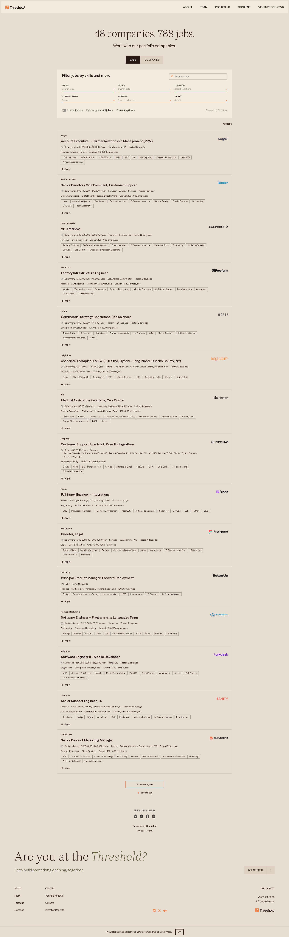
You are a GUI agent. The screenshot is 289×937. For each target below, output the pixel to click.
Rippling (65, 438)
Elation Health (68, 179)
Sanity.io (65, 695)
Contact (19, 910)
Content (244, 7)
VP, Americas (71, 229)
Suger (64, 135)
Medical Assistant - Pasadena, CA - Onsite (92, 400)
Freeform (66, 267)
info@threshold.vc (265, 901)
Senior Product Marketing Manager (87, 740)
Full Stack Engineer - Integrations (85, 494)
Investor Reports (54, 910)
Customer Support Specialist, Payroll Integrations (97, 444)
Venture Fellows (54, 896)
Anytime (128, 110)
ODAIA (64, 311)
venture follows (271, 7)
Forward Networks (70, 611)
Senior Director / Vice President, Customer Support (99, 185)
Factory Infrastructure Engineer (84, 273)
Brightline (66, 355)
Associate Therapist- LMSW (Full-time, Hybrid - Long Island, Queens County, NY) (121, 361)
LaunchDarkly (68, 223)
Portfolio (222, 7)
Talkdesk (65, 651)
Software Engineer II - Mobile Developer (90, 657)
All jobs (107, 110)
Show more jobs (144, 784)
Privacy (140, 830)
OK (179, 932)
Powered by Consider (216, 110)
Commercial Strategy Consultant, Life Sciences (96, 317)
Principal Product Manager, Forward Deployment (97, 578)
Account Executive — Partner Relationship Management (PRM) (107, 141)
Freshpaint (66, 528)
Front (64, 489)
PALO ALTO (268, 888)
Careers (49, 903)
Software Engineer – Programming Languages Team (99, 617)
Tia (62, 394)
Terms (149, 830)
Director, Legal (72, 534)
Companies (152, 60)
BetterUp (65, 572)
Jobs (133, 60)
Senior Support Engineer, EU (81, 701)
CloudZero (66, 734)
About (187, 7)
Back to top (146, 792)
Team (203, 7)
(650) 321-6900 (266, 897)
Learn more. (166, 932)
